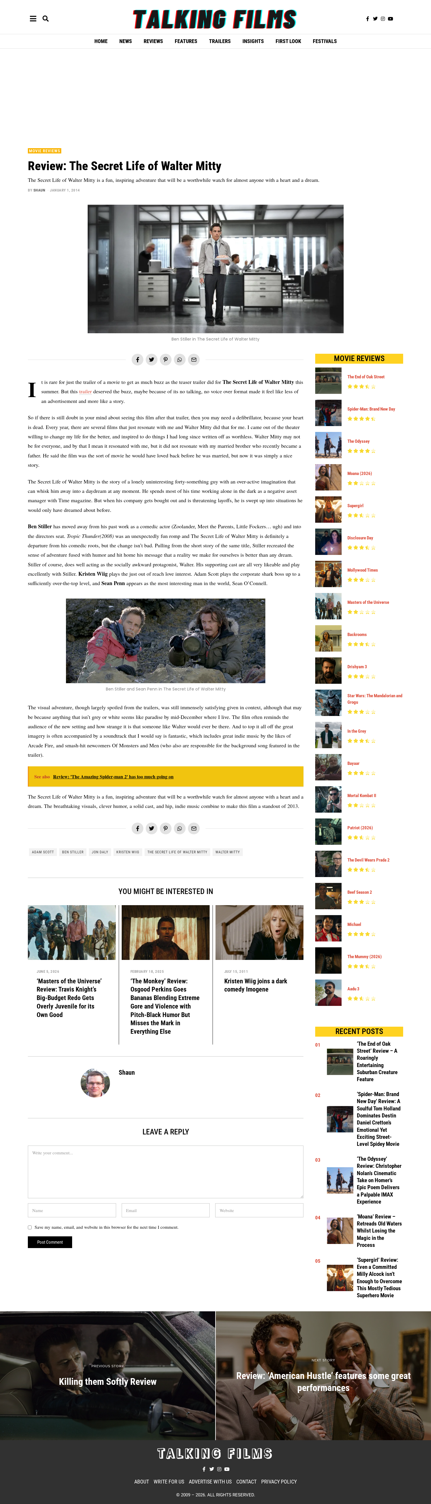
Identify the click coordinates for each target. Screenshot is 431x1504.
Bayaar (353, 763)
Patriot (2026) (360, 827)
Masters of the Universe (368, 602)
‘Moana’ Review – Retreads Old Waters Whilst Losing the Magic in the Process (379, 1231)
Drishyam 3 (357, 666)
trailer (85, 391)
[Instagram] (383, 18)
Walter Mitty (228, 852)
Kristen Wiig (127, 852)
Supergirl (355, 505)
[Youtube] (390, 18)
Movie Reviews (44, 150)
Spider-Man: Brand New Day (371, 409)
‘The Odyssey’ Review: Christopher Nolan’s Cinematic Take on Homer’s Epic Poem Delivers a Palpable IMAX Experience (379, 1180)
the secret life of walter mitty (177, 852)
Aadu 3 (353, 989)
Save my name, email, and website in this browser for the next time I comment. (107, 1227)
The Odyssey (358, 441)
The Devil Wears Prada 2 (368, 860)
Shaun (39, 190)
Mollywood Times (362, 570)
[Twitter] (375, 18)
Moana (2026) (359, 473)
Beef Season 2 (359, 892)
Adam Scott (43, 852)
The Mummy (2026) (364, 956)
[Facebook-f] (367, 18)
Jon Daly (100, 852)
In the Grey (356, 731)
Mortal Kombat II (361, 795)
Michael (354, 924)
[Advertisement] (215, 97)
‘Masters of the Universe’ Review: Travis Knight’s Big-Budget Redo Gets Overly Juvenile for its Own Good (69, 997)
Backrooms (357, 634)
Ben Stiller (73, 852)
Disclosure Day (360, 538)
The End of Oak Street (366, 377)
